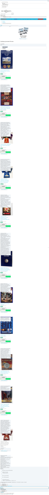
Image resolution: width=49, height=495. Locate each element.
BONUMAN (10, 486)
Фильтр (1, 487)
